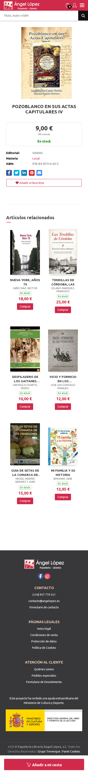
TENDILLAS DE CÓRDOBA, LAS (62, 282)
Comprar (25, 306)
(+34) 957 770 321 (44, 594)
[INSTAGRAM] (47, 576)
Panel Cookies (71, 751)
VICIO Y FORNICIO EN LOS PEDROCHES (63, 379)
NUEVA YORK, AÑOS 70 (25, 282)
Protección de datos (44, 641)
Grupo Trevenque (49, 751)
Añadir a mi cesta (46, 765)
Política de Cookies (44, 647)
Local (36, 158)
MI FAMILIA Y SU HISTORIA (63, 473)
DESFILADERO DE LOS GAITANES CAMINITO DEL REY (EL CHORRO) (25, 379)
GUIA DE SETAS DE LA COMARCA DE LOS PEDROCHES (25, 473)
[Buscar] (83, 16)
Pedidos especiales (44, 675)
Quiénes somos (44, 669)
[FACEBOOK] (41, 576)
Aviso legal (44, 628)
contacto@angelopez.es (44, 601)
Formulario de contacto (44, 607)
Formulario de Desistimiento (44, 682)
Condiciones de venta (44, 635)
